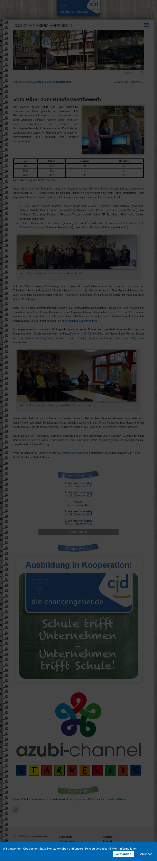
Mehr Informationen (124, 848)
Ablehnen (146, 853)
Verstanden (123, 853)
